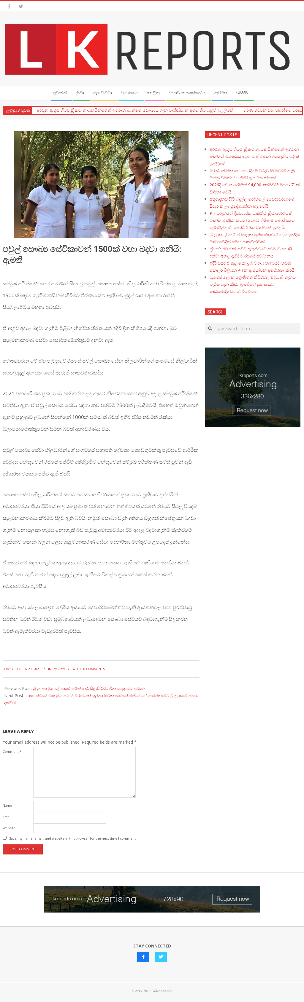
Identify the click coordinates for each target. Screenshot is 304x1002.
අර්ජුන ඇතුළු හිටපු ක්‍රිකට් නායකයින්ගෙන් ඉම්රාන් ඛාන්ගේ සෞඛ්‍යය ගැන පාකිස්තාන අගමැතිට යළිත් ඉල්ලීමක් (135, 110)
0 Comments (94, 669)
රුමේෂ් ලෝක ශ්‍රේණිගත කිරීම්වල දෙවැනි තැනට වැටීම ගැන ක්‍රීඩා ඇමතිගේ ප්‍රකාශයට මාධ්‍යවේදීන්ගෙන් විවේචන (253, 284)
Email (7, 816)
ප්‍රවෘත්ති (59, 669)
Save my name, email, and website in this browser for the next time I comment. (73, 838)
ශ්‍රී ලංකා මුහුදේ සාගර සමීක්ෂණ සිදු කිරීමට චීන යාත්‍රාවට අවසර (89, 688)
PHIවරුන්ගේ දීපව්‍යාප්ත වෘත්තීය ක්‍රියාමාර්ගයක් (251, 213)
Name (7, 805)
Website (9, 828)
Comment (12, 751)
